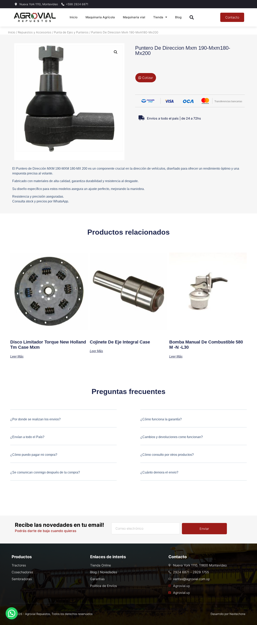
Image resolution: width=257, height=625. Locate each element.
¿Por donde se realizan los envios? (35, 419)
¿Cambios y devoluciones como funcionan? (171, 437)
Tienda (158, 17)
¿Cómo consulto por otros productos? (167, 454)
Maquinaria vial (134, 17)
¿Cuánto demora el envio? (159, 472)
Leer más (16, 356)
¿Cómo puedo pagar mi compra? (33, 454)
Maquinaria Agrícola (100, 17)
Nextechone (237, 614)
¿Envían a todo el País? (27, 437)
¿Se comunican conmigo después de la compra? (45, 472)
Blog (178, 17)
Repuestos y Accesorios (34, 32)
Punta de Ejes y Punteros (71, 32)
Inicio (74, 17)
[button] (115, 52)
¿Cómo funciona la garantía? (161, 419)
